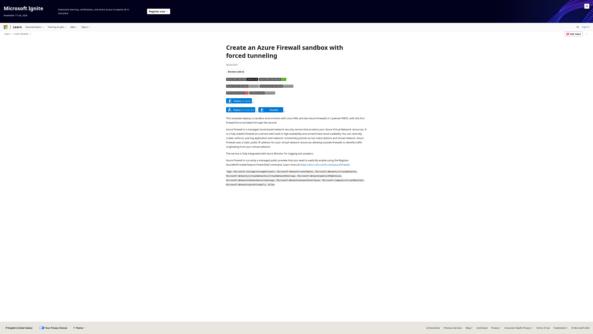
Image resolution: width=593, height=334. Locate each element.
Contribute (482, 327)
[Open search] (578, 27)
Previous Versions (453, 327)
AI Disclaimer (433, 327)
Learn (7, 33)
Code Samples (21, 33)
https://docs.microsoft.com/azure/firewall (324, 164)
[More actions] (586, 34)
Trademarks (559, 327)
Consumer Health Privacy (517, 327)
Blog (468, 327)
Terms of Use (543, 327)
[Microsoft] (6, 27)
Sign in (585, 26)
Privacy (494, 327)
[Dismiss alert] (586, 6)
